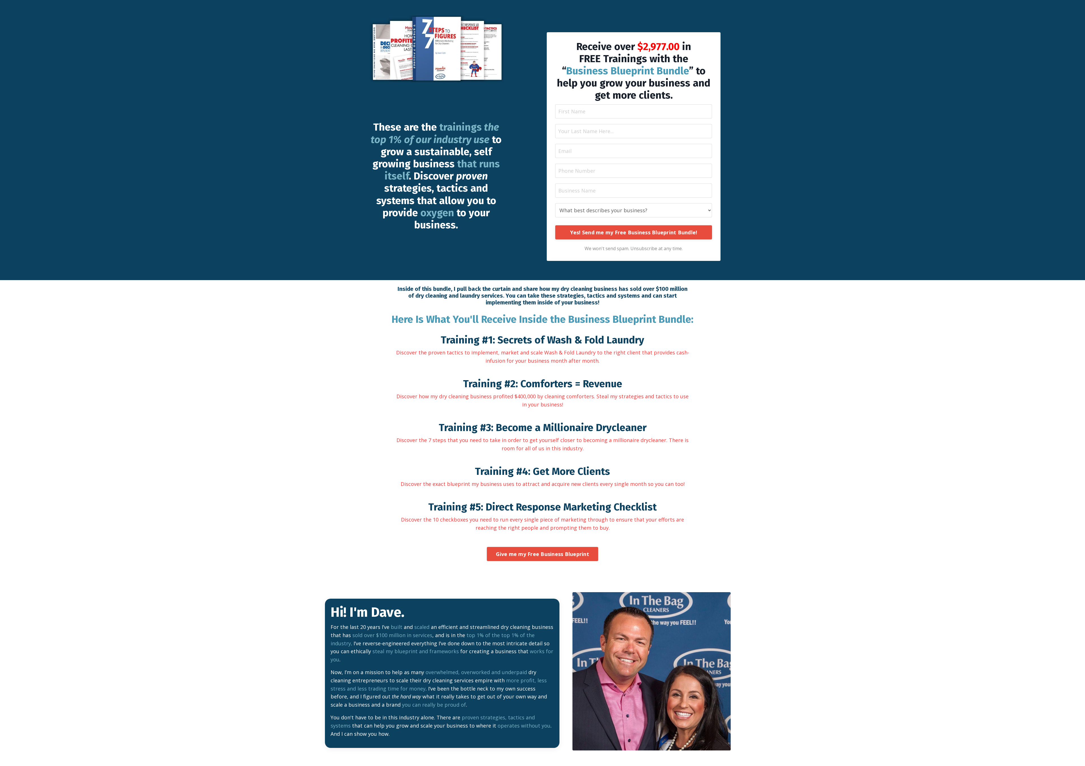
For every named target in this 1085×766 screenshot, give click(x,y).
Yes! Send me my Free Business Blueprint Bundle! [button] (633, 232)
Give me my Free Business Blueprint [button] (542, 554)
